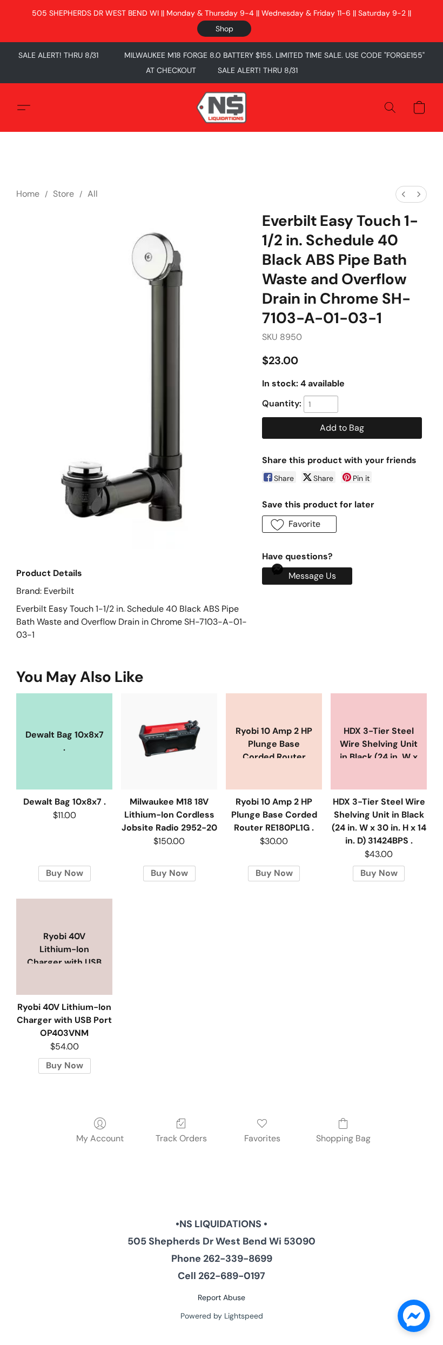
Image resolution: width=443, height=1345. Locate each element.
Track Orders (181, 1138)
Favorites (262, 1138)
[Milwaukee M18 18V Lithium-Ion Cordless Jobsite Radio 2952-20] (169, 741)
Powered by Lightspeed (221, 1316)
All (93, 193)
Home (27, 193)
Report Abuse (221, 1297)
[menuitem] (403, 194)
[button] (224, 29)
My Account (100, 1138)
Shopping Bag (343, 1138)
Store (63, 193)
